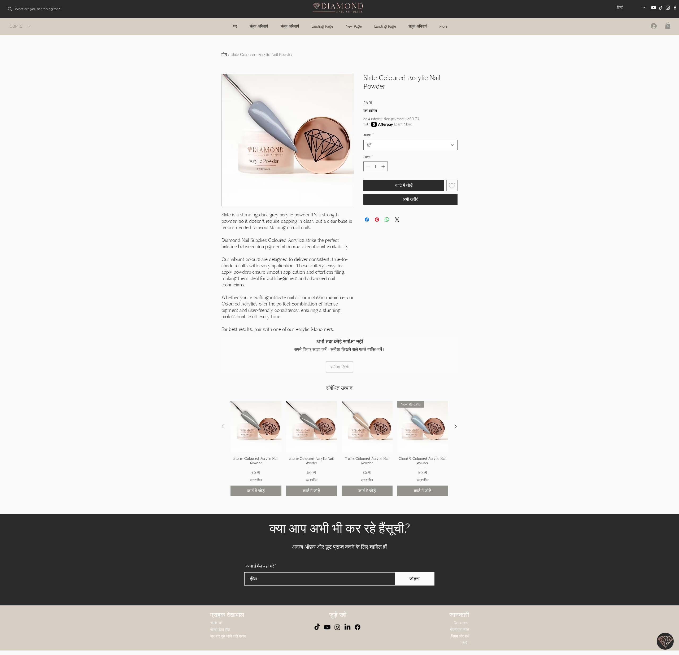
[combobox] (410, 145)
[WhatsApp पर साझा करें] (387, 219)
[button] (20, 26)
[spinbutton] (375, 166)
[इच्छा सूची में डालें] (452, 185)
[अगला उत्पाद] (455, 426)
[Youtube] (653, 7)
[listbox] (20, 26)
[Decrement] (367, 166)
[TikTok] (660, 7)
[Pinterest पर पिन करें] (377, 219)
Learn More (403, 124)
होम (224, 55)
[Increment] (383, 166)
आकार (368, 134)
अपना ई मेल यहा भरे (259, 566)
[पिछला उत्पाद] (223, 426)
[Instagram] (668, 7)
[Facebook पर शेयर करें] (367, 219)
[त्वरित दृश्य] (255, 426)
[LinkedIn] (347, 627)
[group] (339, 448)
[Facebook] (675, 7)
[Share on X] (397, 219)
